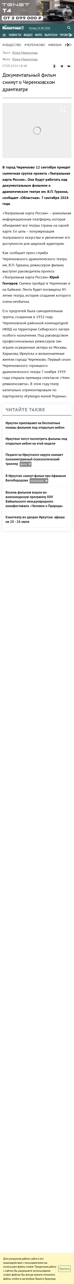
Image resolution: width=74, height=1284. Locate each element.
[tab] (15, 35)
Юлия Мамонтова (25, 53)
